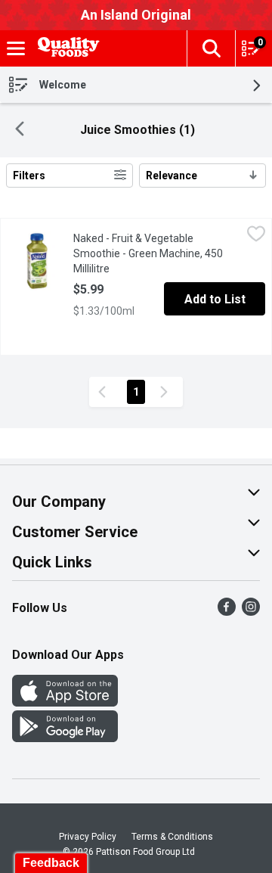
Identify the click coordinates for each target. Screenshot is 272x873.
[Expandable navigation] (16, 48)
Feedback (51, 862)
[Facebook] (227, 611)
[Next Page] (167, 392)
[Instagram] (251, 611)
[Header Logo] (66, 49)
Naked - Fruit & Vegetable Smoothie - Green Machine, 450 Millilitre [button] (151, 253)
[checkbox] (256, 236)
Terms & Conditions (172, 836)
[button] (211, 48)
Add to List (215, 299)
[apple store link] (65, 702)
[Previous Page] (105, 392)
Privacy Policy (87, 836)
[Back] (19, 130)
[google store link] (65, 738)
